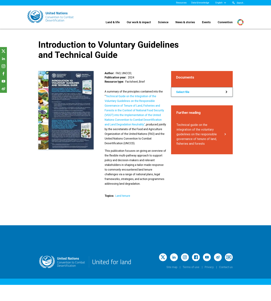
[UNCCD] (50, 16)
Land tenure (122, 195)
